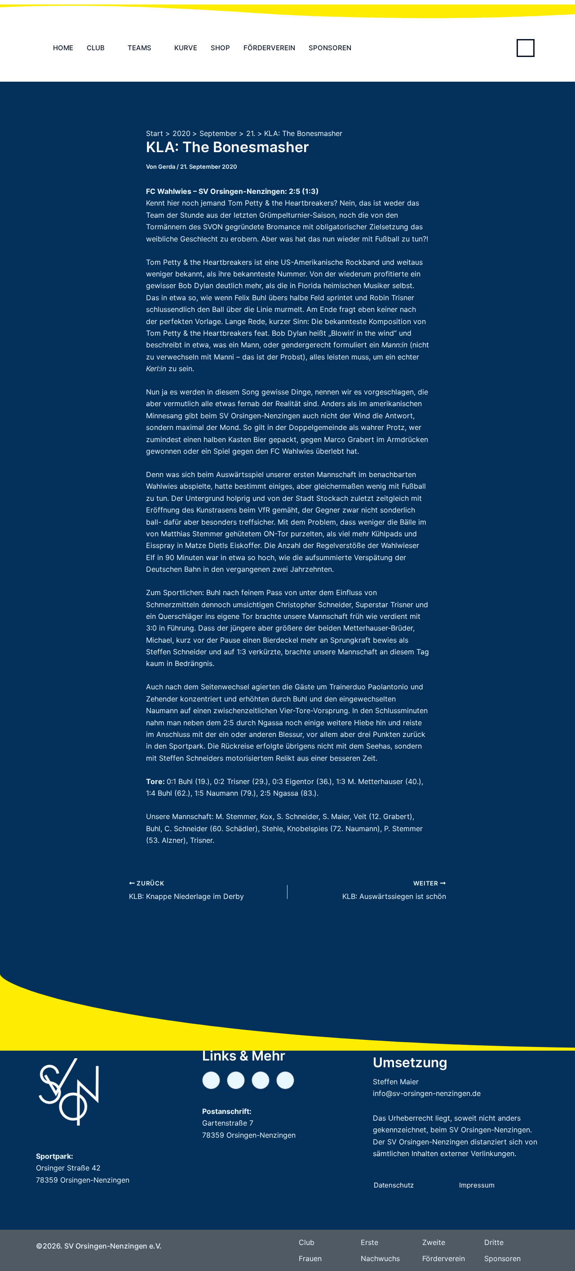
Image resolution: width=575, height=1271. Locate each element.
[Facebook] (285, 1080)
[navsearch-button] (526, 48)
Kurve (185, 48)
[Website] (211, 1080)
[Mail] (236, 1080)
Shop (220, 48)
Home (63, 48)
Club (96, 48)
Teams (139, 48)
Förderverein (269, 48)
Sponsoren (330, 48)
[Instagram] (261, 1080)
